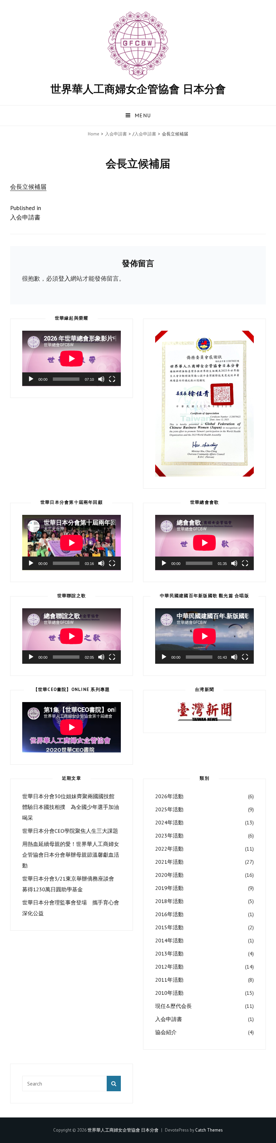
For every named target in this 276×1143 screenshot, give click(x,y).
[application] (71, 358)
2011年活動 (169, 979)
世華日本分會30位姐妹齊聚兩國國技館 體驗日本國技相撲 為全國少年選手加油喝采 (70, 807)
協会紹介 (166, 1032)
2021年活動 (169, 861)
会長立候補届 (28, 187)
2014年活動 (169, 940)
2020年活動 (169, 874)
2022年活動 (169, 848)
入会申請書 (116, 134)
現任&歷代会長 (173, 1006)
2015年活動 (169, 927)
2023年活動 (169, 835)
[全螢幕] (112, 379)
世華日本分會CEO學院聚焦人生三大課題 (70, 830)
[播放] (31, 379)
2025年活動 (169, 809)
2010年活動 (169, 992)
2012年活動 (169, 966)
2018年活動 (169, 901)
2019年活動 (169, 888)
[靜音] (101, 379)
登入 (64, 278)
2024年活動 (169, 822)
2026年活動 (169, 796)
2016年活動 (169, 914)
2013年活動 (169, 953)
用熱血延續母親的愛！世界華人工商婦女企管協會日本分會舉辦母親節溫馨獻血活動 (70, 855)
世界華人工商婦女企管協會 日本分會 (138, 89)
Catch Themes (209, 1130)
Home (93, 134)
